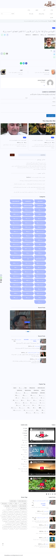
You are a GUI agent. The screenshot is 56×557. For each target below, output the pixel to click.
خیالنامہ (42, 402)
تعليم (28, 235)
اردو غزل (25, 395)
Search (12, 155)
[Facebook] (44, 85)
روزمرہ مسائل (40, 263)
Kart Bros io (28, 177)
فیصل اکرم (13, 407)
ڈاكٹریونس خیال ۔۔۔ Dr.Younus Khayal (40, 258)
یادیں (40, 301)
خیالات (22, 400)
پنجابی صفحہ (41, 13)
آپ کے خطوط (28, 209)
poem (14, 387)
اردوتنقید (18, 392)
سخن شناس (25, 402)
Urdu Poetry (19, 390)
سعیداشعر (17, 402)
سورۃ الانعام (42, 405)
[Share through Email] (7, 54)
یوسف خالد (36, 412)
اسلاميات (28, 214)
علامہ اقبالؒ (42, 407)
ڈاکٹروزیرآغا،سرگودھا (28, 258)
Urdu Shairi (42, 392)
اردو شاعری (33, 395)
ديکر (15, 248)
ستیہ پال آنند (33, 402)
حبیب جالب (15, 240)
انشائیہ (28, 218)
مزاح (29, 9)
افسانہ (51, 13)
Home (54, 21)
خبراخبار (15, 244)
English (28, 201)
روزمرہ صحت (16, 257)
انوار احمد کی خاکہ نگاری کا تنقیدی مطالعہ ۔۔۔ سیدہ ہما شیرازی (31, 184)
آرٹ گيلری (15, 205)
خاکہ (28, 244)
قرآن (52, 9)
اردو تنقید (42, 395)
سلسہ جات (31, 13)
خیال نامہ (28, 248)
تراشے (40, 235)
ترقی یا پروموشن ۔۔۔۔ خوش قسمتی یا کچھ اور (43, 140)
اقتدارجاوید (25, 397)
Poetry (40, 205)
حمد (40, 244)
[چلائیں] (53, 441)
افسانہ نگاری (35, 397)
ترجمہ (35, 400)
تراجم (16, 231)
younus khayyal (34, 392)
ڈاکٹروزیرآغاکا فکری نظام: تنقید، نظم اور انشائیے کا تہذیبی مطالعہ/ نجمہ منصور (29, 166)
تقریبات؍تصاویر (16, 235)
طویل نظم (18, 405)
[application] (42, 435)
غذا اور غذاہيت (40, 276)
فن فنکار (15, 276)
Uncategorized (28, 205)
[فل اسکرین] (30, 441)
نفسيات (28, 297)
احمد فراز (15, 209)
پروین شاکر (16, 227)
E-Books (40, 201)
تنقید (36, 9)
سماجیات (40, 267)
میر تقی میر (40, 293)
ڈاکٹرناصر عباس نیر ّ (28, 410)
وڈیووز (16, 297)
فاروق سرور (22, 407)
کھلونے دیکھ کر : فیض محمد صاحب (38, 177)
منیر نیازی (16, 289)
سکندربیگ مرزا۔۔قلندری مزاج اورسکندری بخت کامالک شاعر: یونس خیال (31, 167)
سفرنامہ (28, 263)
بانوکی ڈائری (40, 222)
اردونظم (17, 395)
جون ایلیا (28, 240)
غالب (15, 271)
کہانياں (28, 284)
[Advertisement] (28, 373)
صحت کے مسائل (40, 271)
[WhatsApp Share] (4, 54)
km (52, 142)
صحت (16, 267)
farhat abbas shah (41, 387)
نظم (16, 293)
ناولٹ (28, 293)
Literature (15, 201)
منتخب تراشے (28, 289)
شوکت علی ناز (26, 405)
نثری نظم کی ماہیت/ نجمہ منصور (39, 169)
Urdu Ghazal (36, 390)
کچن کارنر (40, 284)
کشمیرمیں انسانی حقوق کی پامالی (17, 140)
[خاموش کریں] (31, 441)
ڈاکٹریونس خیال (17, 410)
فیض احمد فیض (40, 280)
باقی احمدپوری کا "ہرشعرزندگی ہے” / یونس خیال (36, 163)
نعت (40, 297)
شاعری (51, 17)
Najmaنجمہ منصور (23, 387)
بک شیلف (40, 227)
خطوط (40, 248)
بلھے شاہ (28, 227)
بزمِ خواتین (16, 222)
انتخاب (40, 218)
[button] (28, 331)
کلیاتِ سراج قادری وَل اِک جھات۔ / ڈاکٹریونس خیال (36, 164)
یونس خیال (28, 412)
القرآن (18, 397)
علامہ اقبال (28, 271)
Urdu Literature (28, 390)
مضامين (40, 289)
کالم (50, 21)
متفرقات (15, 284)
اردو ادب (26, 392)
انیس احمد (42, 400)
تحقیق (28, 231)
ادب (44, 9)
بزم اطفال (28, 222)
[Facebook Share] (2, 54)
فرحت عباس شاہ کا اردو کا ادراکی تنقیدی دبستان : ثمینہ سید (32, 192)
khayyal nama (32, 387)
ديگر (40, 253)
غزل (28, 276)
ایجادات (16, 218)
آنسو (40, 209)
